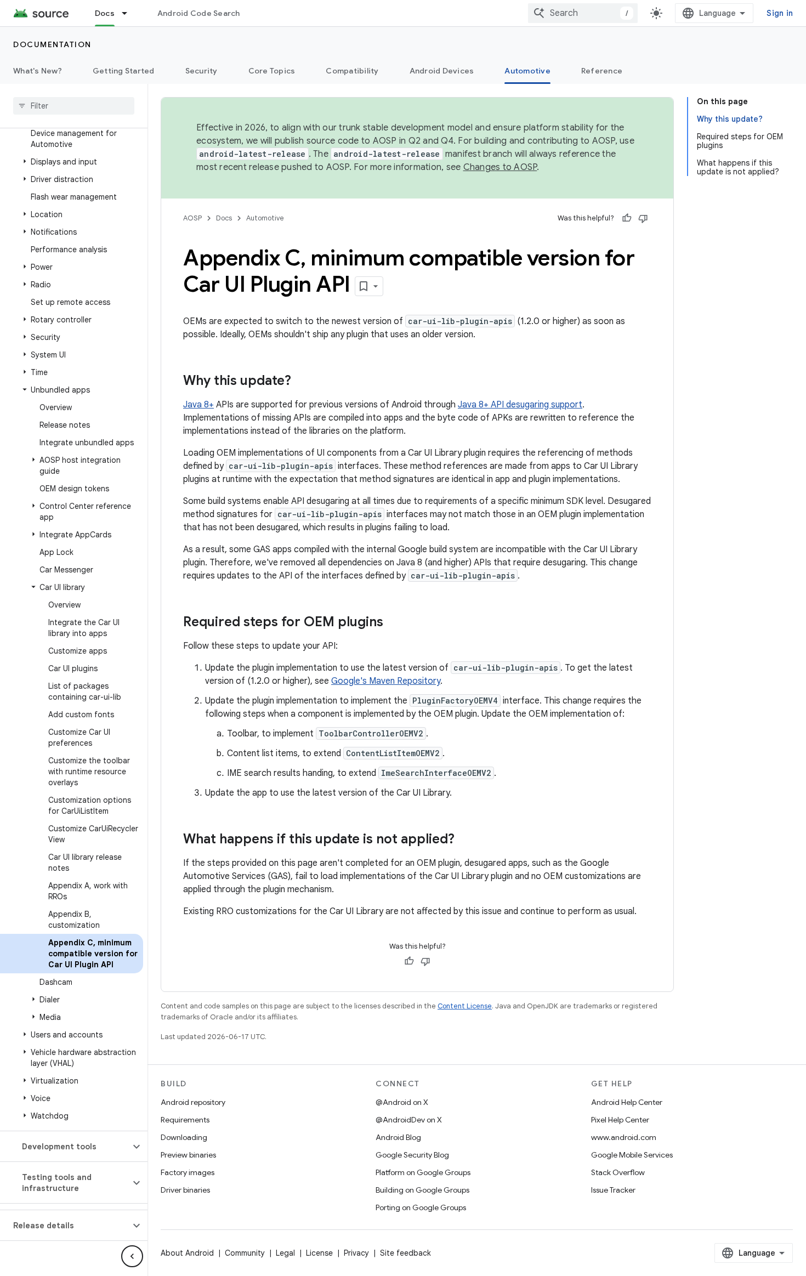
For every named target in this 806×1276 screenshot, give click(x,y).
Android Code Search (198, 13)
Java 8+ (198, 404)
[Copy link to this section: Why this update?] (302, 381)
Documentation (52, 44)
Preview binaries (188, 1155)
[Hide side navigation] (132, 1256)
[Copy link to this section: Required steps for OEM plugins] (394, 623)
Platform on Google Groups (423, 1172)
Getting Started (124, 71)
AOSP (192, 218)
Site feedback (405, 1253)
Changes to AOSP (500, 167)
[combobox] (583, 13)
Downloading (184, 1137)
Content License (465, 1006)
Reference (601, 71)
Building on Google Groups (422, 1190)
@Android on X (402, 1102)
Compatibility (352, 71)
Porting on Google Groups (421, 1207)
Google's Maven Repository (385, 681)
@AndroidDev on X (409, 1120)
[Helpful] (626, 218)
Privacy (356, 1253)
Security (201, 71)
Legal (285, 1253)
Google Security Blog (412, 1155)
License (319, 1253)
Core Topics (272, 71)
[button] (71, 162)
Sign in (780, 13)
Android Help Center (626, 1102)
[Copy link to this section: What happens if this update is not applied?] (465, 840)
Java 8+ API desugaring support (520, 404)
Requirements (185, 1120)
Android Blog (398, 1137)
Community (245, 1253)
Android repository (193, 1102)
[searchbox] (73, 106)
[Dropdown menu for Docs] (129, 13)
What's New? (37, 71)
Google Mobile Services (632, 1155)
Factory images (187, 1172)
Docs (105, 13)
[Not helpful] (643, 218)
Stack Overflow (618, 1172)
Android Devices (442, 71)
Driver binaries (185, 1190)
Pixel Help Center (620, 1120)
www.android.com (623, 1137)
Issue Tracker (613, 1190)
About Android (187, 1253)
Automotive (527, 71)
